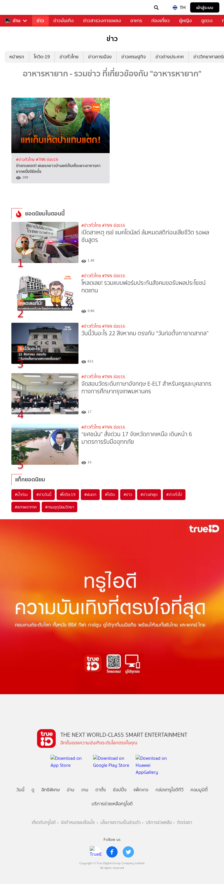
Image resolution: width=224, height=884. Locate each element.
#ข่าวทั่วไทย (26, 159)
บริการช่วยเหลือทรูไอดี (112, 803)
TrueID (16, 7)
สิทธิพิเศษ (50, 789)
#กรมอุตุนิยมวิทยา (59, 507)
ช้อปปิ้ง (120, 789)
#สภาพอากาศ (25, 507)
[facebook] (112, 852)
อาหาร (136, 20)
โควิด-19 (42, 56)
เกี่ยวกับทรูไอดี (44, 823)
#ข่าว (128, 494)
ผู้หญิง (185, 20)
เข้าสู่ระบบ (204, 7)
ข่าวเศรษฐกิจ (133, 56)
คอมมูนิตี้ (199, 789)
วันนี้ (20, 789)
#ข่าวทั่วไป (174, 494)
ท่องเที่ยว (160, 20)
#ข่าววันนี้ (43, 494)
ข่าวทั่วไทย (69, 56)
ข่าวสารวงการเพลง (102, 20)
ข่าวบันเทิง (63, 20)
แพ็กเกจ (141, 789)
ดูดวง (207, 20)
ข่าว (40, 20)
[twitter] (128, 852)
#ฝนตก (90, 494)
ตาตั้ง (100, 789)
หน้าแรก (16, 56)
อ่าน (16, 20)
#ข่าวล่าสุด (149, 494)
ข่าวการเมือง (100, 56)
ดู (33, 789)
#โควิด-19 (68, 494)
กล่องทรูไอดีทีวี (169, 789)
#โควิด (110, 494)
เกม (84, 789)
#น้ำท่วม (21, 494)
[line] (96, 852)
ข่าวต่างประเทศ (169, 56)
